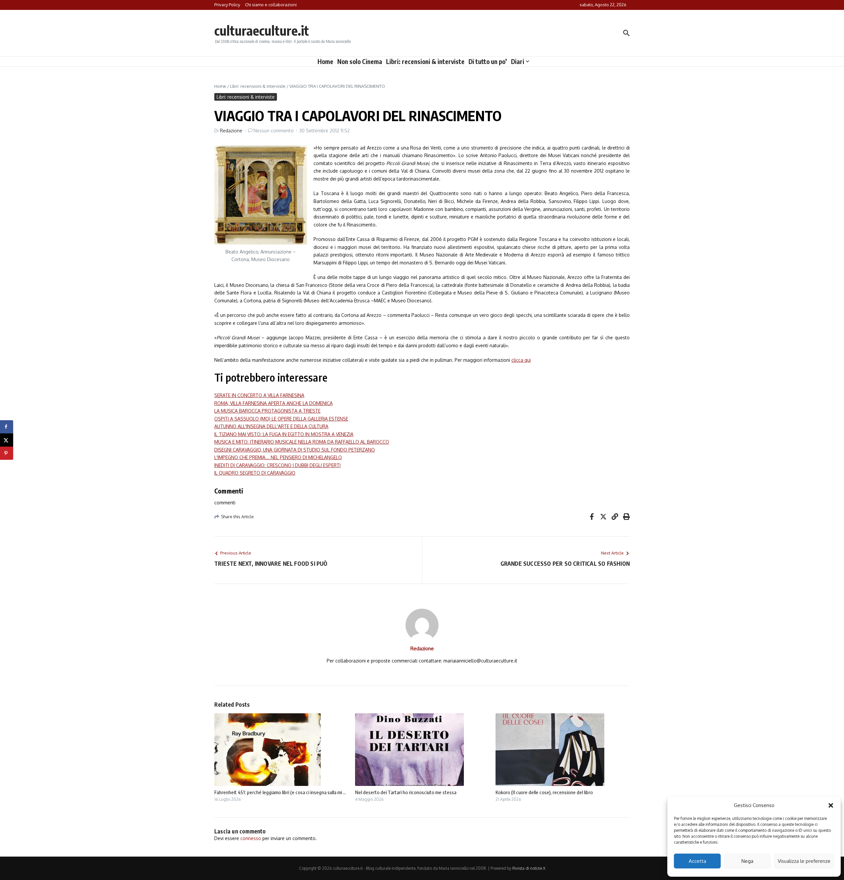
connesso (250, 838)
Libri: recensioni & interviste (425, 61)
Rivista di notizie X (528, 868)
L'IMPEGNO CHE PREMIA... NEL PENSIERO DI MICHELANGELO (278, 457)
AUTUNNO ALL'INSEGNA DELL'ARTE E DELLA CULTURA (271, 426)
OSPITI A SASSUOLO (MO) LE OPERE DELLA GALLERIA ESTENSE (281, 419)
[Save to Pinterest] (6, 453)
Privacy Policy (227, 4)
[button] (831, 805)
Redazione (231, 130)
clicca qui (521, 360)
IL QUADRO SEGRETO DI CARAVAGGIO (254, 473)
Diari (517, 61)
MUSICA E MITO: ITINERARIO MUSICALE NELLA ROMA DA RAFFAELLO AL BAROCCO (301, 442)
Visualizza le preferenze (804, 861)
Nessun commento (274, 130)
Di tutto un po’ (487, 61)
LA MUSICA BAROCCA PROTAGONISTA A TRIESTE (267, 411)
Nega (747, 861)
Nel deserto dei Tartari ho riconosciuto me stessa (405, 792)
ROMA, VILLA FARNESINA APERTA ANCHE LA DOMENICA (273, 403)
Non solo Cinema (359, 61)
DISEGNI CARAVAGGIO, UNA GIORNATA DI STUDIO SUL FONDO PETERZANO (294, 450)
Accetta (697, 861)
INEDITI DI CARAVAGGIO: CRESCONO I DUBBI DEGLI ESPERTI (277, 465)
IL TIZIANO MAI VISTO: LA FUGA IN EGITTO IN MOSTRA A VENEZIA (283, 434)
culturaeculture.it (261, 30)
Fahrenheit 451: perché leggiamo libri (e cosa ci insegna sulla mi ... (280, 792)
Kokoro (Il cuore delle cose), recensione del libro (544, 792)
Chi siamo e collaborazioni (271, 4)
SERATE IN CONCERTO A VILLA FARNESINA (259, 395)
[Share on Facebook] (6, 426)
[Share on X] (6, 440)
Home (325, 61)
